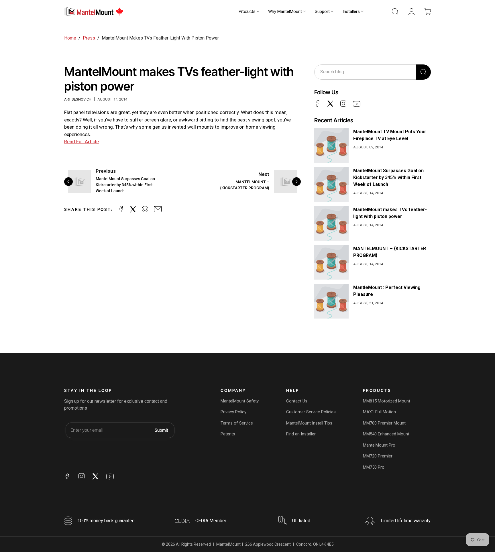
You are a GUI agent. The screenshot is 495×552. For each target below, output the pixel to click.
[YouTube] (356, 104)
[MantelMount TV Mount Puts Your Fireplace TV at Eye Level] (331, 145)
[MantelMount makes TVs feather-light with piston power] (331, 223)
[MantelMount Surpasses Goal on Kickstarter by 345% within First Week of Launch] (331, 184)
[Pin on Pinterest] (145, 209)
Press (89, 38)
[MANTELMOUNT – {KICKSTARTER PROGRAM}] (331, 262)
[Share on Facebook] (121, 209)
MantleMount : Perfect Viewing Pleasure (387, 291)
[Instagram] (343, 103)
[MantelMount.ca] (94, 11)
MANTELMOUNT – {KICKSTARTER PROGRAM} (389, 252)
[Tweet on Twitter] (133, 209)
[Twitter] (330, 103)
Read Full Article (81, 141)
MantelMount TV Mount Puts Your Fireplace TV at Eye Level (389, 135)
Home (70, 38)
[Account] (411, 11)
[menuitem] (249, 11)
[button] (249, 11)
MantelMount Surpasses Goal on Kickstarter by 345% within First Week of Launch (388, 177)
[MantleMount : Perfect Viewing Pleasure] (331, 301)
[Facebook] (317, 103)
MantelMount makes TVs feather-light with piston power (390, 213)
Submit (161, 430)
